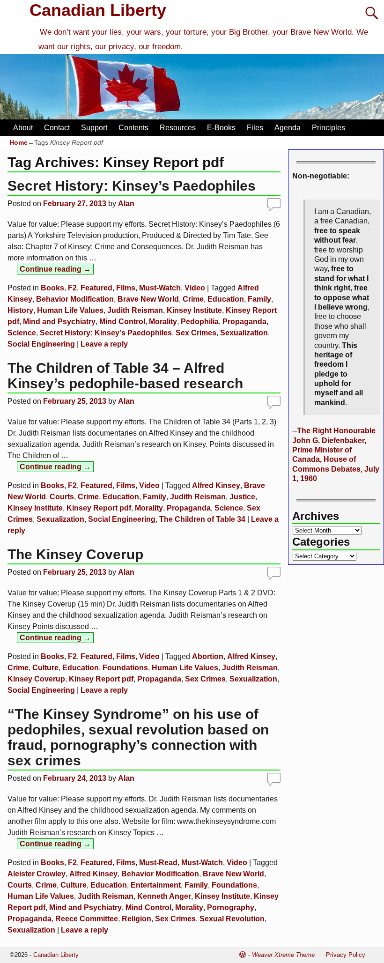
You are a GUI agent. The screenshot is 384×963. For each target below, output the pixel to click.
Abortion (207, 656)
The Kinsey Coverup (75, 554)
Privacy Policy (345, 954)
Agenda (287, 128)
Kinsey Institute (194, 310)
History (20, 310)
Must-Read (158, 863)
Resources (178, 128)
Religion (136, 919)
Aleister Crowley (36, 874)
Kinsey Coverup (36, 679)
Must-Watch (160, 288)
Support (94, 128)
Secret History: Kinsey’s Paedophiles (131, 185)
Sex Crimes (196, 333)
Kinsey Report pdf (98, 508)
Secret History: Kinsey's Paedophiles (106, 333)
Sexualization (244, 333)
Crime (193, 299)
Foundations (125, 668)
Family (259, 299)
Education (225, 299)
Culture (45, 668)
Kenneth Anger (164, 896)
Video (195, 288)
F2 (72, 288)
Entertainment (156, 885)
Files (255, 128)
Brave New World (148, 299)
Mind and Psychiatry (59, 322)
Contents (133, 128)
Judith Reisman (135, 310)
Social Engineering (41, 344)
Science (21, 333)
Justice (242, 497)
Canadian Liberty (98, 10)
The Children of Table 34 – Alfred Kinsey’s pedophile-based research (125, 375)
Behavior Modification (75, 299)
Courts (62, 497)
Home (18, 142)
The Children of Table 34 (202, 519)
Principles (328, 128)
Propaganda (244, 322)
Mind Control (122, 322)
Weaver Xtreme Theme (283, 954)
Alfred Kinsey (216, 485)
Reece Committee (86, 919)
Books (52, 288)
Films (125, 288)
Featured (96, 288)
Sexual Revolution (232, 919)
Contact (57, 128)
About (23, 128)
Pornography (230, 907)
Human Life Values (70, 310)
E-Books (221, 128)
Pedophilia (200, 322)
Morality (163, 322)
